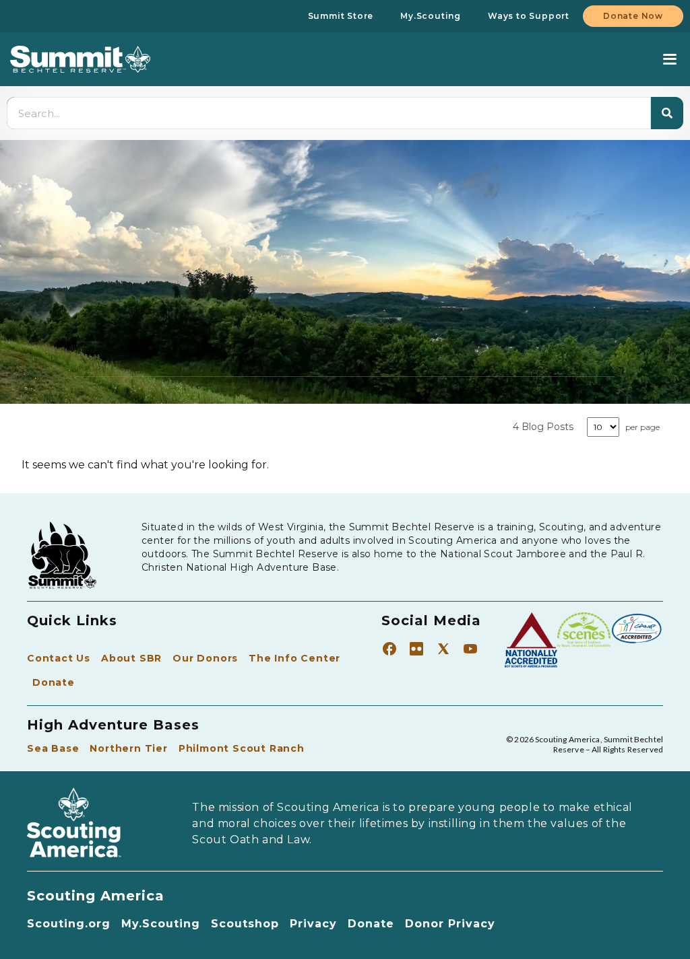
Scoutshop (245, 923)
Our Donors (205, 658)
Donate (53, 682)
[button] (669, 59)
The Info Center (294, 658)
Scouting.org (69, 923)
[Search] (667, 113)
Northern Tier (128, 748)
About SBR (131, 658)
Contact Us (58, 658)
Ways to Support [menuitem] (528, 16)
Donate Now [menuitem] (633, 16)
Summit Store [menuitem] (341, 16)
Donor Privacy (450, 923)
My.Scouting (160, 923)
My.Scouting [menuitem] (430, 16)
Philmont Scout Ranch (242, 748)
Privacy (313, 923)
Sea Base (53, 748)
